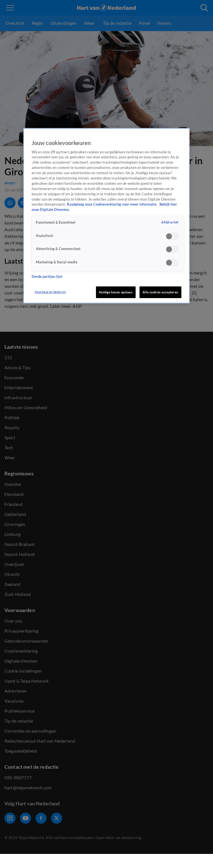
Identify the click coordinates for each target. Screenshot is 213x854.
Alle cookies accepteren (160, 292)
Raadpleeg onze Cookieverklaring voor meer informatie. (112, 204)
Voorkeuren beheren (50, 292)
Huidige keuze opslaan (116, 292)
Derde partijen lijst (47, 276)
